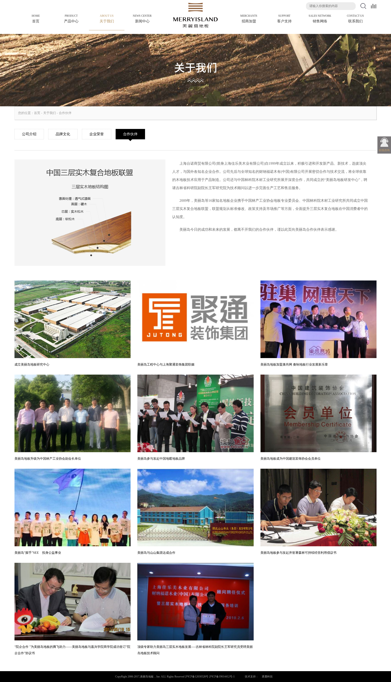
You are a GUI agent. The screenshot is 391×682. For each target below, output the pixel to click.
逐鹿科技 (267, 676)
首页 (37, 113)
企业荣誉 (96, 134)
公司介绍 (29, 134)
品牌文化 (63, 134)
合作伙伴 (65, 113)
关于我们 (49, 113)
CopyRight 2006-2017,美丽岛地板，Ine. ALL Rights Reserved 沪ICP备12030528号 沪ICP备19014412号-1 (175, 676)
